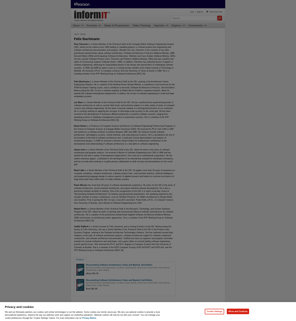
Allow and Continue (237, 311)
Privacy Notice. (89, 318)
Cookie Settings (214, 311)
